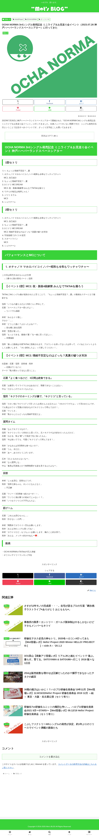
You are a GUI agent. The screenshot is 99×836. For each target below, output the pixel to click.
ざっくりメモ (45, 19)
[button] (81, 108)
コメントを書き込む (49, 756)
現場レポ (7, 19)
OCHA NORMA (32, 19)
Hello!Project (19, 19)
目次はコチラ (47, 136)
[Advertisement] (20, 794)
